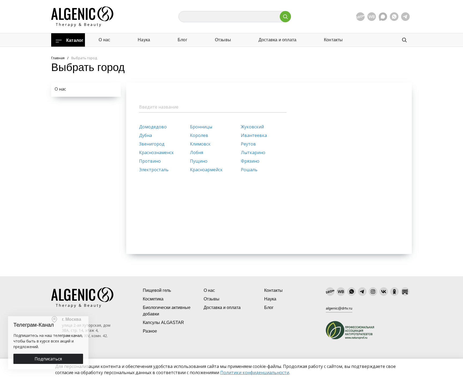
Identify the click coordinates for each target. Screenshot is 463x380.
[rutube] (405, 291)
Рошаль (249, 170)
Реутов (248, 144)
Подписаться (48, 359)
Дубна (145, 135)
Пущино (198, 161)
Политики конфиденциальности (254, 372)
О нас (104, 40)
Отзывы (223, 40)
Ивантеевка (254, 135)
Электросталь (154, 170)
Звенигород (152, 144)
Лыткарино (253, 152)
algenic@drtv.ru (339, 308)
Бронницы (201, 127)
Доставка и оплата (277, 40)
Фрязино (250, 161)
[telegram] (405, 16)
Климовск (200, 144)
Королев (199, 135)
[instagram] (373, 291)
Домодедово (153, 127)
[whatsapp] (394, 16)
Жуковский (252, 127)
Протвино (150, 161)
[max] (383, 16)
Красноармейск (206, 170)
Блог (182, 40)
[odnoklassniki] (394, 291)
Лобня (196, 152)
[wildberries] (371, 16)
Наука (144, 40)
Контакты (333, 40)
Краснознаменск (156, 152)
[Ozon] (360, 16)
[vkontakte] (383, 291)
